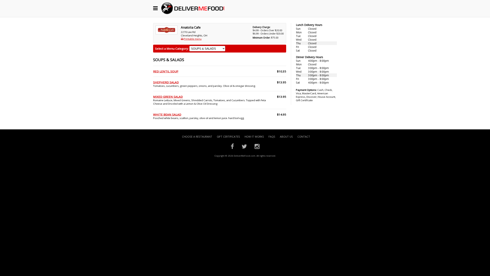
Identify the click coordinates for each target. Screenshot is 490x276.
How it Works (254, 136)
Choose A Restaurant (197, 136)
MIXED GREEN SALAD (168, 97)
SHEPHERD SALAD (166, 82)
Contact (303, 136)
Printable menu (193, 39)
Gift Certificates (228, 136)
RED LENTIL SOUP (165, 71)
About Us (286, 136)
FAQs (272, 136)
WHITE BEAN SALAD (167, 114)
